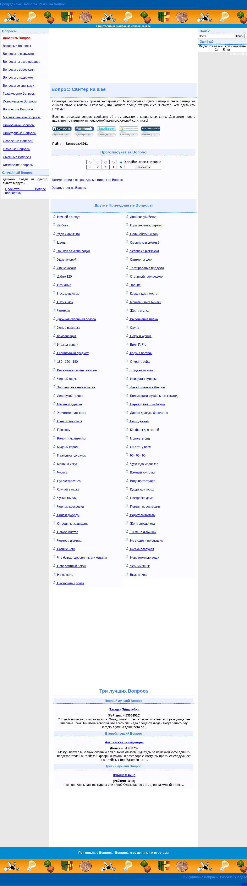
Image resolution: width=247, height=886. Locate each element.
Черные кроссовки (70, 506)
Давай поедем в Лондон (147, 387)
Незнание (63, 285)
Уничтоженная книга (71, 412)
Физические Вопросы (18, 165)
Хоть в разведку (68, 327)
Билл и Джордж (67, 515)
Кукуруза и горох (141, 489)
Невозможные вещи (144, 557)
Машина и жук (66, 464)
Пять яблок (64, 302)
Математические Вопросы (22, 117)
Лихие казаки (66, 268)
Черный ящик (66, 378)
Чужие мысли (66, 498)
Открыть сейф (139, 361)
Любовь (62, 225)
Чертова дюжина (68, 540)
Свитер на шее (140, 259)
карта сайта (238, 53)
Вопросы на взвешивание (21, 61)
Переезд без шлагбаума (147, 404)
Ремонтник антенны (71, 438)
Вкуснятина (138, 574)
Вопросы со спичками (18, 85)
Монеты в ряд (139, 438)
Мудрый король (67, 447)
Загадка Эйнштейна (124, 709)
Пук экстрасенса (68, 481)
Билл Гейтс (137, 344)
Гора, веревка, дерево (145, 225)
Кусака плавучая (141, 549)
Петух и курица (140, 336)
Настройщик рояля (70, 583)
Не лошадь (64, 574)
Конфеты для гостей (144, 429)
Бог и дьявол (139, 421)
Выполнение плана (143, 319)
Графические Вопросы (19, 93)
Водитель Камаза (142, 515)
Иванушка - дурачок (71, 455)
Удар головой (66, 259)
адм (244, 884)
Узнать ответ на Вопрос (69, 187)
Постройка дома (141, 498)
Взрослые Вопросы (17, 45)
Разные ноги (65, 549)
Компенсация (66, 336)
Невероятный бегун (71, 566)
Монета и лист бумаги (145, 302)
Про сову (63, 429)
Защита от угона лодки (73, 251)
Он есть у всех (140, 447)
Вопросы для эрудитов (19, 53)
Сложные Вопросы (16, 149)
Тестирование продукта (146, 268)
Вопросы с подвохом (18, 77)
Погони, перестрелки (144, 506)
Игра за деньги (67, 344)
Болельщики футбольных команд (153, 395)
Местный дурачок (69, 404)
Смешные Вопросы (17, 157)
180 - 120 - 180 (67, 361)
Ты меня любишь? (142, 532)
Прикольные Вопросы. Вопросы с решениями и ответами (123, 852)
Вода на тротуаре (142, 481)
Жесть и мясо (139, 310)
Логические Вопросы (18, 109)
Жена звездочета (142, 523)
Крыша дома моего (143, 293)
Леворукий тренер (69, 395)
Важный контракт (142, 472)
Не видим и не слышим (146, 540)
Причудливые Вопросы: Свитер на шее (123, 25)
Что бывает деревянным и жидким (81, 557)
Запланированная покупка (75, 387)
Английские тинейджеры (124, 742)
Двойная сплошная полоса (76, 319)
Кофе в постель (140, 353)
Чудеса (61, 472)
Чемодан (63, 310)
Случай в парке (67, 489)
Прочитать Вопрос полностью (25, 191)
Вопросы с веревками (19, 69)
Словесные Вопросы (18, 141)
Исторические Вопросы (20, 101)
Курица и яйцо (124, 775)
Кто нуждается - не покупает (76, 370)
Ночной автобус (68, 217)
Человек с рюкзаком (144, 251)
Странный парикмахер (146, 276)
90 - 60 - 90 (137, 455)
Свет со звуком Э (69, 421)
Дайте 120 (64, 276)
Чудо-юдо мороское (143, 464)
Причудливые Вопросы (19, 133)
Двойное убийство (142, 217)
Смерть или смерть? (144, 242)
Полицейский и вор (143, 234)
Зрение (135, 285)
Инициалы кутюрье (143, 378)
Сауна (134, 327)
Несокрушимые (68, 293)
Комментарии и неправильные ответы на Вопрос (87, 179)
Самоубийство (67, 532)
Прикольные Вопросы (19, 125)
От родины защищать (72, 523)
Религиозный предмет (72, 353)
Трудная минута (141, 370)
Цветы (61, 242)
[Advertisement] (123, 55)
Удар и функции (68, 234)
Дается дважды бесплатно (148, 412)
